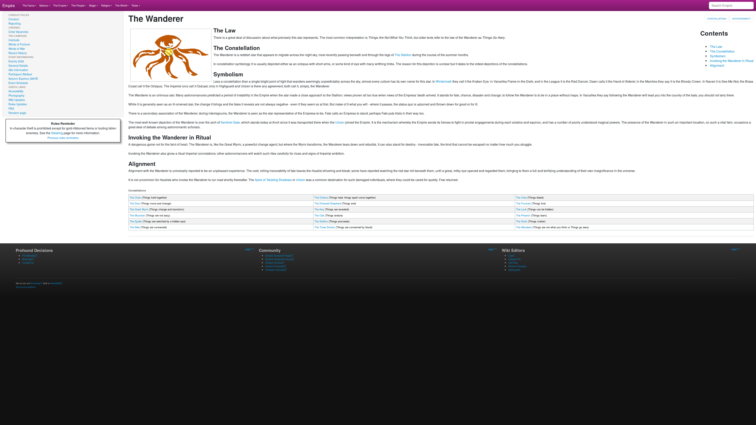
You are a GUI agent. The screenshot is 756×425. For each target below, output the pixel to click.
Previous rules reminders (63, 138)
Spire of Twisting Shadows (273, 179)
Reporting (14, 23)
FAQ (11, 108)
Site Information (18, 70)
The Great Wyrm (139, 209)
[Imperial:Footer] (250, 249)
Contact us (28, 262)
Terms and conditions (25, 286)
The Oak (319, 215)
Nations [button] (43, 5)
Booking (26, 259)
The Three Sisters (324, 227)
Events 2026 (16, 61)
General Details (18, 65)
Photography (16, 95)
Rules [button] (135, 5)
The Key (319, 209)
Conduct (13, 19)
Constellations (716, 18)
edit (247, 249)
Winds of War (16, 49)
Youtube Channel (274, 269)
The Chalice (321, 197)
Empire (8, 5)
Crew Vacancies (18, 32)
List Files (513, 262)
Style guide (514, 269)
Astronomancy (741, 18)
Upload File (514, 259)
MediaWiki (55, 283)
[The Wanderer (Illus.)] (171, 55)
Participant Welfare (20, 74)
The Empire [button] (59, 5)
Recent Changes (517, 266)
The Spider (136, 221)
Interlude (13, 40)
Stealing (57, 133)
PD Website (28, 255)
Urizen (340, 122)
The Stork (521, 221)
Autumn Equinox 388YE (23, 78)
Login (511, 255)
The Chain (135, 197)
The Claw (521, 197)
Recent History (17, 53)
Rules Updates (17, 104)
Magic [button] (92, 5)
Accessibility (15, 91)
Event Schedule (18, 83)
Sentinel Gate (230, 122)
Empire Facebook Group (278, 259)
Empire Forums (273, 262)
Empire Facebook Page (278, 255)
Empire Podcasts (274, 266)
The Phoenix (523, 215)
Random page (17, 113)
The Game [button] (28, 5)
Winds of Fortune (19, 44)
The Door (135, 203)
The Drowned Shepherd (327, 203)
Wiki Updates (16, 100)
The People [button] (77, 5)
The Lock (521, 209)
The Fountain (523, 203)
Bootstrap (35, 283)
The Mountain (137, 215)
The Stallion (403, 55)
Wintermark (444, 81)
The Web (135, 227)
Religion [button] (105, 5)
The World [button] (121, 5)
